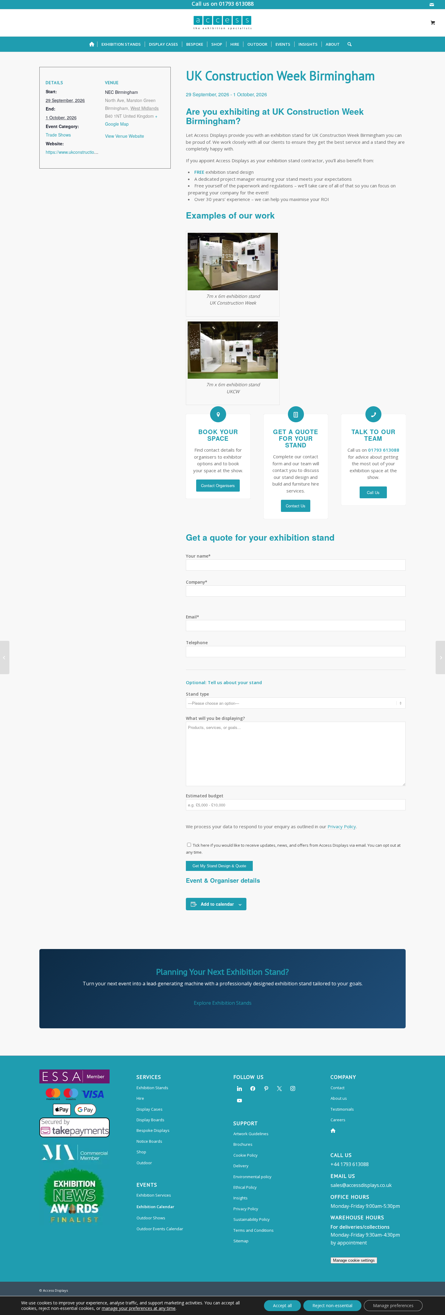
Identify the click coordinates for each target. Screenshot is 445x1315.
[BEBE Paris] (4, 657)
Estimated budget (204, 796)
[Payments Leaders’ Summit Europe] (440, 657)
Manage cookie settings (354, 1260)
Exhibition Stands (152, 1087)
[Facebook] (253, 1088)
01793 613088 (383, 450)
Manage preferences (393, 1305)
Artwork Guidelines (251, 1133)
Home (334, 1130)
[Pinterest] (266, 1088)
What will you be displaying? (215, 718)
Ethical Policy (245, 1187)
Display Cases (150, 1109)
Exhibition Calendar (155, 1206)
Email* (192, 617)
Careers (338, 1119)
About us (339, 1098)
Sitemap (241, 1241)
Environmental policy (252, 1176)
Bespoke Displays (153, 1130)
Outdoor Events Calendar (160, 1228)
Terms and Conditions (253, 1230)
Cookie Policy (245, 1155)
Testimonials (342, 1109)
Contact (337, 1087)
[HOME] (93, 44)
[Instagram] (293, 1088)
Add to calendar (217, 904)
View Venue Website (124, 136)
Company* (196, 582)
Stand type (197, 694)
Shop (141, 1152)
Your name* (198, 556)
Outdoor (144, 1162)
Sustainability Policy (251, 1219)
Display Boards (150, 1119)
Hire (140, 1098)
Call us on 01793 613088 (223, 3)
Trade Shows (58, 135)
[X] (279, 1088)
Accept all (282, 1305)
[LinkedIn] (239, 1088)
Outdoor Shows (151, 1218)
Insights (240, 1198)
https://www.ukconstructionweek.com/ (81, 152)
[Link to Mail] (431, 4)
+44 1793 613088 (350, 1164)
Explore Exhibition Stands (223, 1003)
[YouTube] (239, 1100)
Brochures (242, 1144)
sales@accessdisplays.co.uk (361, 1185)
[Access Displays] (222, 22)
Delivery (241, 1165)
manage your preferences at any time (139, 1308)
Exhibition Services (154, 1195)
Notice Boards (149, 1141)
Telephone (197, 642)
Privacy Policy (342, 826)
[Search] (347, 44)
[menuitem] (93, 44)
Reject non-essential (332, 1305)
